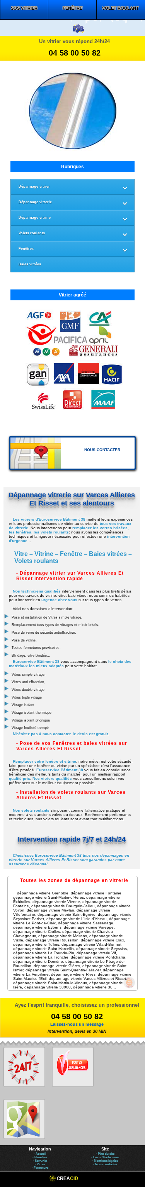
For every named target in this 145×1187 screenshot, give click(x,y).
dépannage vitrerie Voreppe (89, 927)
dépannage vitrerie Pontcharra (98, 957)
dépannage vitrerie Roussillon (52, 940)
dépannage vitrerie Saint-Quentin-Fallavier (63, 970)
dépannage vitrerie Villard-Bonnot (91, 944)
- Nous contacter (105, 1164)
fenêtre (72, 8)
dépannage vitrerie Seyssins (101, 948)
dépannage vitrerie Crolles (36, 931)
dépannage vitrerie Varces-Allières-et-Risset (87, 978)
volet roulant (120, 8)
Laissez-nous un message (77, 1024)
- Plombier (39, 1157)
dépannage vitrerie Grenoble (42, 893)
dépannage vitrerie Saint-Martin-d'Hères (48, 897)
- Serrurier (40, 1161)
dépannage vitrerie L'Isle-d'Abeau (76, 919)
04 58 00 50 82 (75, 53)
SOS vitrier (24, 8)
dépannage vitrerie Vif (96, 953)
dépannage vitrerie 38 (93, 987)
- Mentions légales (105, 1161)
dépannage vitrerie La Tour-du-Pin (43, 953)
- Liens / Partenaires (105, 1157)
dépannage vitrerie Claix (102, 940)
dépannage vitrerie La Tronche (40, 957)
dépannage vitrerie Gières (57, 966)
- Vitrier (40, 1164)
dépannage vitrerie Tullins (36, 944)
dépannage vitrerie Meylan (50, 910)
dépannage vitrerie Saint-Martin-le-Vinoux (50, 983)
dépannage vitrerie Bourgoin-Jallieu (63, 906)
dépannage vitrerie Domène (38, 961)
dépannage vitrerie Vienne (56, 901)
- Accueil (40, 1154)
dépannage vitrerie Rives (73, 974)
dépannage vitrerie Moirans (62, 936)
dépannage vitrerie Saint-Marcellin (43, 948)
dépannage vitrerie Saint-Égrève (67, 914)
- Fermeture (40, 1168)
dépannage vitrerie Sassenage (85, 923)
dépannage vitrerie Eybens (37, 927)
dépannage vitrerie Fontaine (96, 893)
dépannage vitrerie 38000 (47, 987)
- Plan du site (105, 1154)
